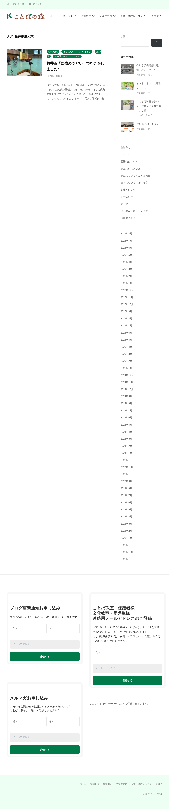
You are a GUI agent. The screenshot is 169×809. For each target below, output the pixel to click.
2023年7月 (126, 495)
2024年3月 (126, 438)
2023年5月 (126, 509)
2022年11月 (127, 552)
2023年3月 (126, 523)
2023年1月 (126, 537)
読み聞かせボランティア (67, 56)
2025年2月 (126, 360)
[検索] (156, 43)
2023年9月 (126, 481)
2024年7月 (126, 410)
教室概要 (86, 16)
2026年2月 (126, 276)
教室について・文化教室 (134, 182)
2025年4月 (126, 346)
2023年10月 (127, 474)
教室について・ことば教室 (77, 51)
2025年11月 (127, 297)
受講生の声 (106, 16)
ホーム (54, 16)
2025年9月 (126, 311)
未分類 (124, 204)
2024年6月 (126, 417)
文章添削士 (127, 196)
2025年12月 (127, 290)
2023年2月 (126, 530)
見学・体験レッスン (131, 16)
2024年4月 (126, 431)
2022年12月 (127, 545)
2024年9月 (126, 396)
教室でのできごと (130, 168)
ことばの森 (156, 794)
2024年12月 (127, 375)
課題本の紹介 (128, 218)
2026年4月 (126, 262)
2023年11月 (127, 467)
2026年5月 (126, 254)
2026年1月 (126, 283)
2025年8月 (126, 318)
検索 (123, 36)
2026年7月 (126, 240)
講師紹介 (67, 16)
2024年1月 (126, 453)
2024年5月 (126, 424)
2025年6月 (126, 332)
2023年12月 (127, 460)
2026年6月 (126, 247)
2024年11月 (127, 382)
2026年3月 (126, 268)
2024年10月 (127, 389)
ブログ (155, 16)
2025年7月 (126, 325)
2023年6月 (126, 502)
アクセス (37, 4)
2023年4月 (126, 516)
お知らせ (126, 147)
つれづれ (53, 51)
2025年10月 (127, 304)
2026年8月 (126, 233)
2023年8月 (126, 488)
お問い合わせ (17, 4)
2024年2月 (126, 445)
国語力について (129, 161)
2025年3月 (126, 353)
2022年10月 (127, 559)
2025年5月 (126, 339)
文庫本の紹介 (128, 189)
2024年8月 (126, 403)
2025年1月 (126, 368)
